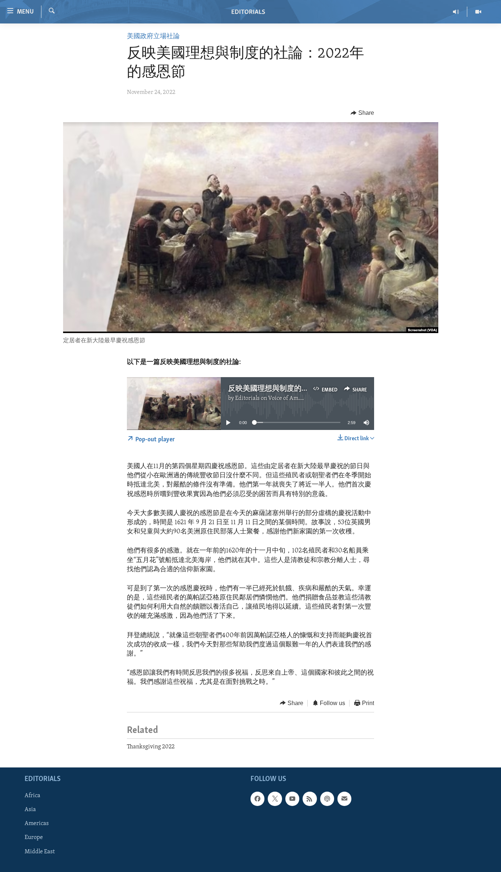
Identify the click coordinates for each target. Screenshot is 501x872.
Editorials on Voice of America (273, 398)
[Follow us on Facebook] (257, 799)
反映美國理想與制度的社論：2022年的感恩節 (301, 389)
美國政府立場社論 (153, 36)
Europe (34, 838)
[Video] (478, 12)
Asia (30, 810)
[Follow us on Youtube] (292, 799)
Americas (37, 824)
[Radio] (456, 12)
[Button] (362, 113)
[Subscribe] (344, 799)
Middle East (40, 852)
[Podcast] (327, 799)
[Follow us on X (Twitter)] (275, 799)
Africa (32, 796)
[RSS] (310, 799)
